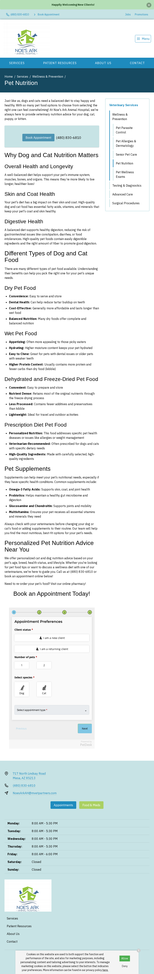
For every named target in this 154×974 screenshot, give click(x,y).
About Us (103, 63)
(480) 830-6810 (68, 137)
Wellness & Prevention (47, 76)
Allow (124, 958)
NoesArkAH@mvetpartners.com (35, 793)
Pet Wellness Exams (125, 174)
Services (17, 63)
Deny (125, 966)
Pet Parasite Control (124, 130)
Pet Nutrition (124, 163)
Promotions (141, 14)
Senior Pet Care (126, 154)
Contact (137, 63)
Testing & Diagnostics (126, 185)
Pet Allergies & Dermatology (126, 143)
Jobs (128, 14)
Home (9, 76)
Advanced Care (122, 194)
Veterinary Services (123, 105)
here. (105, 970)
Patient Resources (60, 63)
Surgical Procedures (126, 203)
